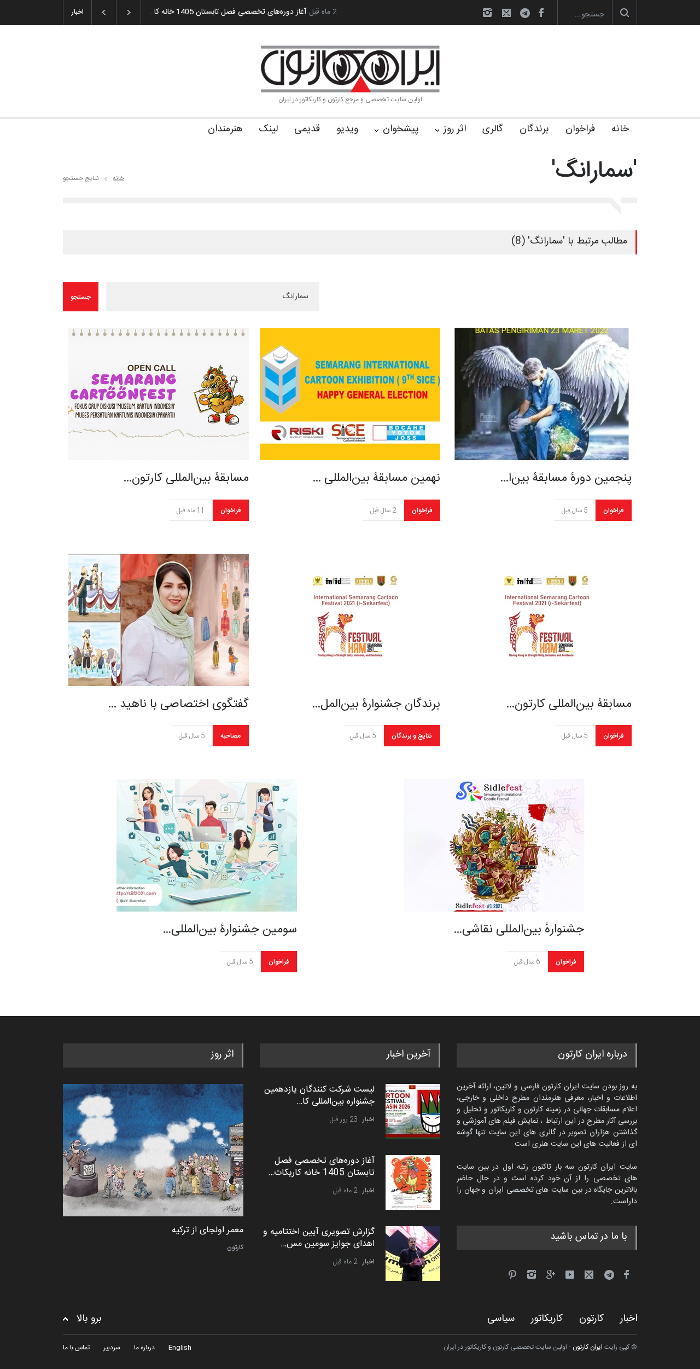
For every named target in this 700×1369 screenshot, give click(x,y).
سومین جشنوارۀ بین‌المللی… (229, 930)
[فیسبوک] (541, 12)
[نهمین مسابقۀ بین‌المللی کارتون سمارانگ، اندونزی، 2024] (350, 394)
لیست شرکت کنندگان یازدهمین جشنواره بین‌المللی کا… (319, 1095)
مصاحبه (230, 735)
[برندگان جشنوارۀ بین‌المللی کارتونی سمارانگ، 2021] (350, 620)
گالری (492, 129)
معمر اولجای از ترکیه (207, 1231)
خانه (620, 129)
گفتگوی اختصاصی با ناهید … (178, 704)
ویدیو (347, 129)
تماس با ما (76, 1347)
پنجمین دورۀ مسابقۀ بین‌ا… (566, 478)
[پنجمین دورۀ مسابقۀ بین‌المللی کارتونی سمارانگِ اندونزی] (541, 394)
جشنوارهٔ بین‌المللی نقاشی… (518, 930)
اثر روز (455, 129)
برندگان (534, 129)
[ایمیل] (506, 12)
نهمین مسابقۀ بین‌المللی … (376, 478)
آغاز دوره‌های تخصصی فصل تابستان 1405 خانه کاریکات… (321, 1166)
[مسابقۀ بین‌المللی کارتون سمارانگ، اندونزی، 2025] (158, 394)
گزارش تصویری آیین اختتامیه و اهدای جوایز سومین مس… (319, 1238)
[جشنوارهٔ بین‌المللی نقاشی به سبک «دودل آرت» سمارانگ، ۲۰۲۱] (494, 845)
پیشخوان (401, 129)
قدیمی (307, 129)
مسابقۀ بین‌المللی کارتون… (186, 478)
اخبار (369, 1119)
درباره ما (144, 1347)
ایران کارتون (588, 1347)
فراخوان (580, 129)
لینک (268, 129)
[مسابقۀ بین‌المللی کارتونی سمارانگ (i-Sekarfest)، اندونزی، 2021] (541, 620)
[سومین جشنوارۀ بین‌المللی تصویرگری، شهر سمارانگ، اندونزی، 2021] (206, 845)
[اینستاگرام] (487, 12)
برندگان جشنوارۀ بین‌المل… (376, 704)
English (179, 1347)
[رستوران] (153, 1150)
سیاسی (501, 1318)
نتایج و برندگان (412, 735)
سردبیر (111, 1347)
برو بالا (89, 1319)
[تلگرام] (528, 14)
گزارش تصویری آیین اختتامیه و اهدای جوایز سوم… (269, 12)
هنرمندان (225, 129)
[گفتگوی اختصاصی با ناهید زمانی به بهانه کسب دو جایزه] (158, 620)
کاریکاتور (547, 1318)
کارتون (235, 1247)
